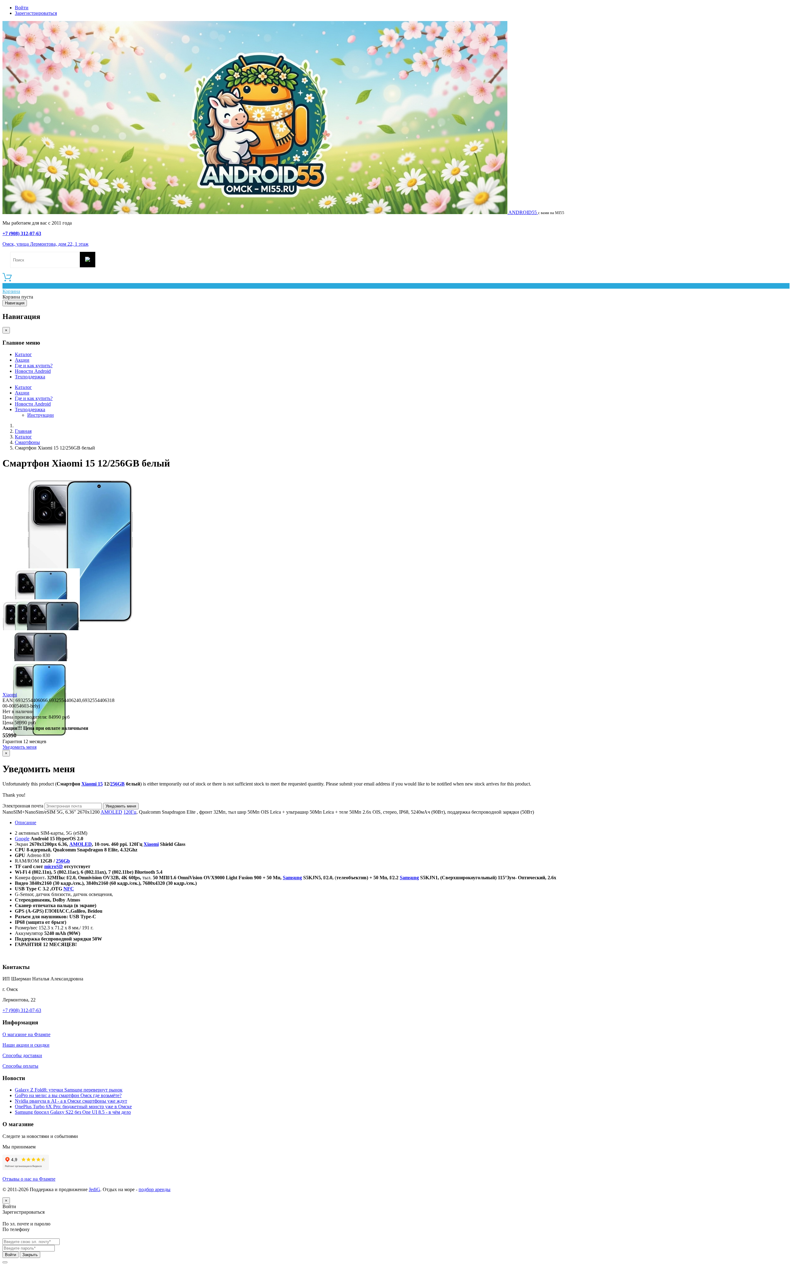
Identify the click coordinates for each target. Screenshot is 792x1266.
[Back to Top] (4, 1262)
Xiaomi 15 (92, 783)
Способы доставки (22, 1055)
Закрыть (30, 1254)
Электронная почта (22, 805)
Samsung (292, 877)
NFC (68, 888)
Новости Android (33, 371)
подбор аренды (154, 1189)
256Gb (63, 860)
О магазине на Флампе (26, 1034)
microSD (53, 866)
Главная (23, 431)
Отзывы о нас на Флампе (28, 1179)
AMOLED (111, 812)
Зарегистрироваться (36, 13)
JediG (94, 1189)
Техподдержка (30, 376)
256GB (117, 783)
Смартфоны (27, 442)
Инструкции (40, 415)
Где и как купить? (34, 365)
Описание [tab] (25, 822)
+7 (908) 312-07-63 (21, 233)
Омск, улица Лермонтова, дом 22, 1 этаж (45, 244)
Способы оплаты (20, 1066)
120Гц (129, 812)
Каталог (23, 354)
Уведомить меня (19, 747)
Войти (21, 7)
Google (22, 838)
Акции (22, 360)
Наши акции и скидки (26, 1045)
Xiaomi (9, 694)
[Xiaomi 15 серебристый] (79, 628)
